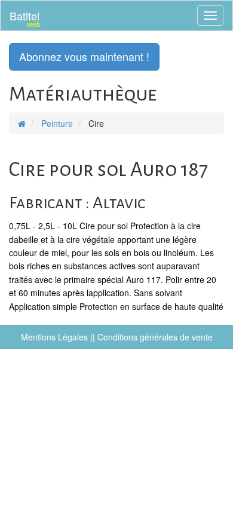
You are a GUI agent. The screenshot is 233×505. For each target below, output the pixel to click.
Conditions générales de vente (155, 337)
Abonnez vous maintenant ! (84, 56)
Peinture (57, 123)
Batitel (25, 18)
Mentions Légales (54, 337)
